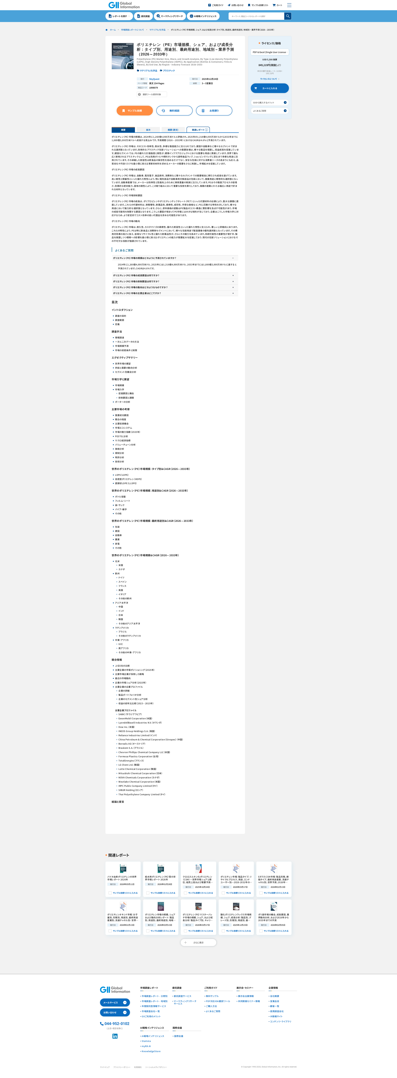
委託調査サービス (182, 996)
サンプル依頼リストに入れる (125, 892)
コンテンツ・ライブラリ (280, 1021)
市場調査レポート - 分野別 (155, 996)
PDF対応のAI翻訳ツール (218, 1001)
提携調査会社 (277, 1011)
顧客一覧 (274, 1006)
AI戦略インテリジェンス (153, 1036)
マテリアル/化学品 (157, 29)
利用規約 (138, 1067)
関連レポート (198, 129)
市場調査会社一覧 (151, 1011)
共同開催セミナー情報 (249, 1001)
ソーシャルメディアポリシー (156, 1067)
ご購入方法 (211, 1006)
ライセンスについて (268, 79)
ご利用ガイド (210, 988)
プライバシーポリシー (121, 1067)
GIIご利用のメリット (151, 1016)
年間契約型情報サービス (154, 1006)
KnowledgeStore (151, 1051)
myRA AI (146, 1046)
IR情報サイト (276, 1016)
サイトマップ (105, 1067)
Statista (146, 1041)
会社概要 (274, 996)
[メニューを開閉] (289, 5)
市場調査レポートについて (133, 29)
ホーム (112, 29)
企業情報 (273, 988)
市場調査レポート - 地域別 (155, 1001)
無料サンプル (212, 996)
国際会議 (178, 1036)
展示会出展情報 (246, 996)
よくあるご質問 (213, 1011)
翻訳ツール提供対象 (152, 95)
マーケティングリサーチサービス (185, 1002)
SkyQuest (154, 78)
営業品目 (274, 1001)
